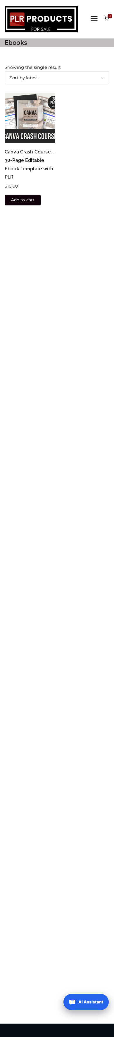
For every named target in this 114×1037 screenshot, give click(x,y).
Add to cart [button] (23, 199)
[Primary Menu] (94, 19)
